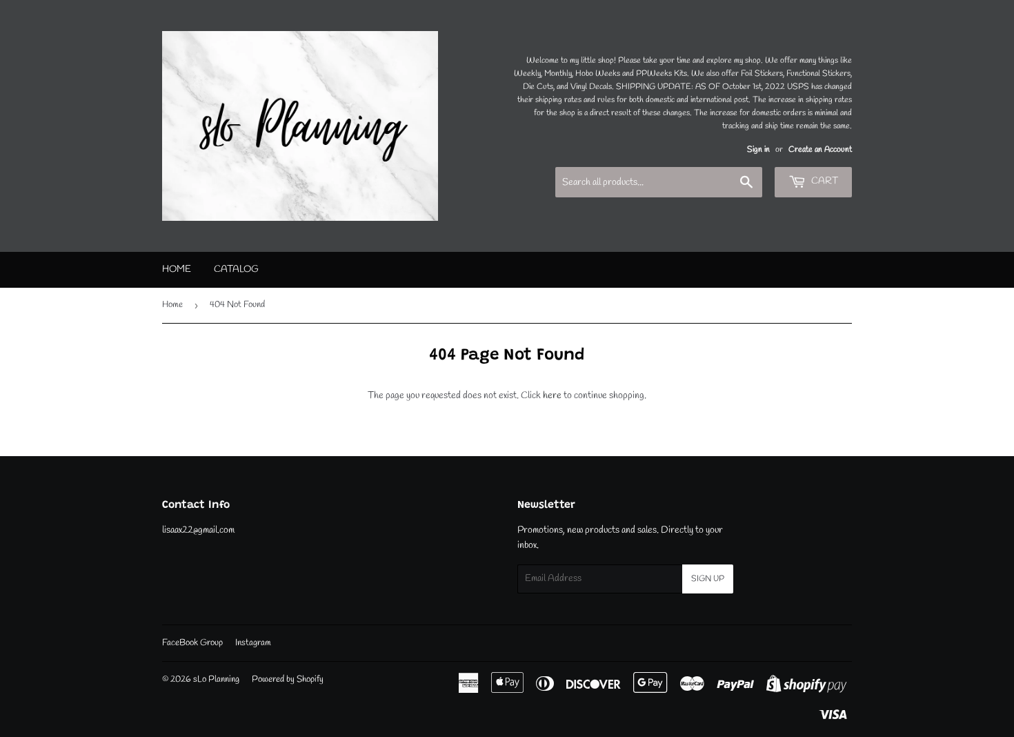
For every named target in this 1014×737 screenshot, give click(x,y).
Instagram (253, 643)
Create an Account (820, 149)
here (552, 395)
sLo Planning (216, 679)
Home (176, 269)
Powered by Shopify (288, 679)
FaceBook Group (192, 643)
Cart (823, 181)
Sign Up (707, 578)
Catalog (236, 269)
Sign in (758, 149)
